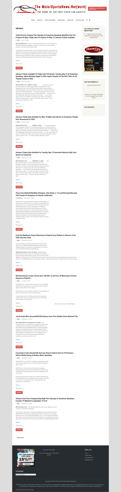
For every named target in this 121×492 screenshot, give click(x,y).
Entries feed (88, 455)
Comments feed (89, 457)
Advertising (61, 20)
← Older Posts (20, 437)
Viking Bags (100, 94)
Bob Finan (19, 198)
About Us (39, 20)
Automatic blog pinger (49, 449)
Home (33, 20)
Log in (86, 453)
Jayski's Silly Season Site (93, 85)
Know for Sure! (80, 20)
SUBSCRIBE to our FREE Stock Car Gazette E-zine (97, 9)
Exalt (32, 489)
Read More (19, 68)
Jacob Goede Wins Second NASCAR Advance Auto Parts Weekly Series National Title (47, 316)
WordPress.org (89, 460)
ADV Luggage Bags (92, 96)
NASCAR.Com (98, 486)
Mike (18, 40)
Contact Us (70, 20)
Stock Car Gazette (50, 20)
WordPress (25, 489)
